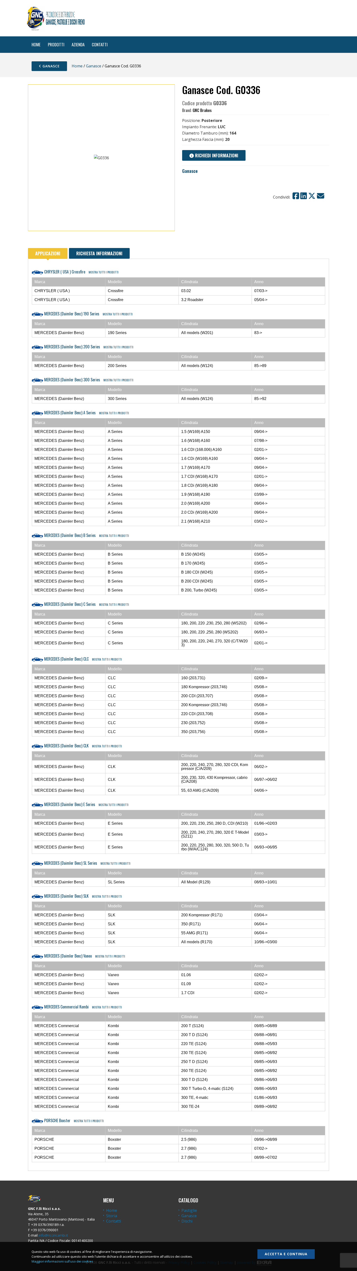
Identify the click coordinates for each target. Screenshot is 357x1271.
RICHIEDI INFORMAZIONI (216, 155)
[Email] (320, 196)
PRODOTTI (56, 44)
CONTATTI (100, 44)
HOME (36, 44)
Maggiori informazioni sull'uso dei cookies (62, 1261)
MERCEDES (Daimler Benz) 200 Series (88, 347)
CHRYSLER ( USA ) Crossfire (81, 272)
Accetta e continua (286, 1254)
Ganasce (50, 66)
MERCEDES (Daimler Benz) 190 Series (88, 314)
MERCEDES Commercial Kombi (82, 1007)
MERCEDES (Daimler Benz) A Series (86, 413)
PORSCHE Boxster (73, 1120)
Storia (111, 1215)
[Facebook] (296, 196)
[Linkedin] (303, 196)
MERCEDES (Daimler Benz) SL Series (86, 863)
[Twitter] (311, 196)
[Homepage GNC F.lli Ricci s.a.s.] (56, 18)
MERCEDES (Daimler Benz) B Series (86, 535)
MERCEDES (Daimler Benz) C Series (86, 604)
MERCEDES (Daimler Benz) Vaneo (84, 956)
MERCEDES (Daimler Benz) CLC (82, 659)
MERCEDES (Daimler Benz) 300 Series (88, 380)
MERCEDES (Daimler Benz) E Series (85, 804)
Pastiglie (189, 1210)
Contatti (113, 1221)
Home (77, 66)
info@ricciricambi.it (53, 1235)
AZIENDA (78, 44)
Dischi (186, 1221)
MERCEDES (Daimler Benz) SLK (82, 896)
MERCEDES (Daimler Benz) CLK (82, 746)
